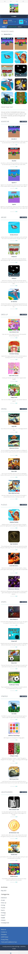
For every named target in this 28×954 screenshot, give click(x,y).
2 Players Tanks (14, 756)
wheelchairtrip (15, 953)
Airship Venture (14, 234)
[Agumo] (14, 197)
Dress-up (4, 315)
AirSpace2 (14, 256)
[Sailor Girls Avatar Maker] (14, 368)
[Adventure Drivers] (14, 440)
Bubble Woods (14, 876)
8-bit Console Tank (14, 809)
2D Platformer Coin (14, 832)
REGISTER (11, 1)
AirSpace (14, 278)
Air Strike (14, 713)
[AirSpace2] (14, 249)
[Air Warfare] (14, 294)
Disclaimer (4, 934)
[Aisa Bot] (14, 153)
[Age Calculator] (14, 536)
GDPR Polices (4, 937)
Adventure (5, 122)
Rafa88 (3, 917)
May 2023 (3, 890)
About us (3, 929)
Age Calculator (14, 544)
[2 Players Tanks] (14, 748)
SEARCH (17, 1)
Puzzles (4, 505)
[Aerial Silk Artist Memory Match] (14, 558)
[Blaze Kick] (14, 655)
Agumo (14, 204)
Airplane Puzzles (12, 26)
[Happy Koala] (14, 390)
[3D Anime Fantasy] (14, 346)
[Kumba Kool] (14, 847)
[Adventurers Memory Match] (14, 581)
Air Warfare (14, 301)
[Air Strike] (14, 706)
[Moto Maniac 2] (14, 612)
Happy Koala (14, 397)
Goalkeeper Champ (14, 684)
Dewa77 (3, 915)
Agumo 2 (14, 182)
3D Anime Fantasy (14, 353)
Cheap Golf (14, 641)
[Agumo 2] (14, 175)
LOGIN (5, 1)
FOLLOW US (23, 1)
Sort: (2, 34)
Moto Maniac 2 (14, 619)
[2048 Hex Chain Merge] (14, 728)
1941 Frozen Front (14, 779)
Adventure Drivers (14, 448)
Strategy (4, 696)
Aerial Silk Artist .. (14, 565)
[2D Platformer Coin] (14, 825)
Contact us (4, 932)
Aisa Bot (10, 20)
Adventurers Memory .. (14, 589)
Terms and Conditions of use (9, 942)
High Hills (14, 426)
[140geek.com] (14, 8)
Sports (3, 602)
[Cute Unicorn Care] (14, 324)
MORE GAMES (24, 121)
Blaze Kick (14, 663)
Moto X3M (14, 471)
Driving (4, 409)
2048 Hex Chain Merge (14, 735)
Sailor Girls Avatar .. (14, 375)
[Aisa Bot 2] (14, 131)
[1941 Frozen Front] (14, 771)
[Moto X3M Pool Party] (14, 485)
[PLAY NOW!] (5, 21)
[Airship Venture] (14, 227)
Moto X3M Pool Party (14, 493)
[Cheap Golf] (14, 633)
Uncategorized (6, 792)
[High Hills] (14, 419)
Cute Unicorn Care (14, 332)
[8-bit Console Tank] (14, 802)
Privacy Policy (4, 939)
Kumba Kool (14, 854)
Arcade (3, 217)
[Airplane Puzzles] (14, 514)
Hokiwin (3, 920)
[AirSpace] (14, 271)
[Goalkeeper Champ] (14, 677)
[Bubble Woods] (14, 869)
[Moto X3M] (14, 464)
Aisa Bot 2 (14, 139)
